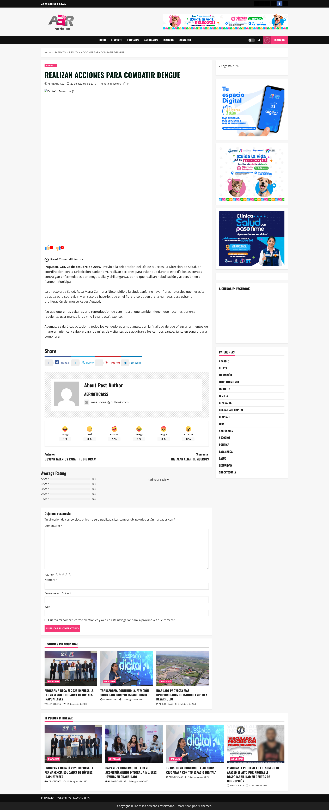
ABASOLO (224, 361)
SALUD (222, 458)
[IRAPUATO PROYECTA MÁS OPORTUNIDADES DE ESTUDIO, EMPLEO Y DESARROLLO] (182, 668)
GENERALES (225, 403)
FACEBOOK (168, 40)
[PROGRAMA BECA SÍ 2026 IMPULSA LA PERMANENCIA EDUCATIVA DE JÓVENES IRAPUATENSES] (71, 668)
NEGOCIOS (224, 437)
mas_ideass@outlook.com (110, 402)
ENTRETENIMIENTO (229, 382)
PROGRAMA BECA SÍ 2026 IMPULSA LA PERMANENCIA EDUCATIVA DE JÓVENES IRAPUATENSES (69, 694)
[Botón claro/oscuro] (251, 40)
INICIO (102, 40)
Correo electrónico (58, 593)
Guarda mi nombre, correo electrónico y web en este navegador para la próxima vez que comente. (112, 620)
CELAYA (223, 368)
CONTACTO (185, 40)
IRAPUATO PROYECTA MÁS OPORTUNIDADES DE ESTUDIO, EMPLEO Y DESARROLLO (182, 694)
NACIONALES (151, 40)
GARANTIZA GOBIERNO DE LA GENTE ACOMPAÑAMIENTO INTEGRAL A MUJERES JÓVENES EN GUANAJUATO (131, 772)
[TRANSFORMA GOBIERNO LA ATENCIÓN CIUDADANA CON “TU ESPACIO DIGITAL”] (126, 668)
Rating (49, 575)
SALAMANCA (226, 451)
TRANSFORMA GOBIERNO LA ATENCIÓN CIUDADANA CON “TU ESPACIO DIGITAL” (125, 692)
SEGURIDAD (225, 465)
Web (47, 607)
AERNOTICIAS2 (56, 83)
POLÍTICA (224, 444)
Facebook (279, 40)
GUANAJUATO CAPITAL (231, 410)
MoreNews (185, 806)
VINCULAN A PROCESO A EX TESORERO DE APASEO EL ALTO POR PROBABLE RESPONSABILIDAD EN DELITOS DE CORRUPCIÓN (253, 774)
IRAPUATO (116, 40)
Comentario (53, 526)
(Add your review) (158, 480)
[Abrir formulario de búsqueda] (259, 40)
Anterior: (70, 456)
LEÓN (221, 424)
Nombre (51, 580)
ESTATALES (133, 40)
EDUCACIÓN (225, 375)
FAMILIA (223, 396)
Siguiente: (190, 456)
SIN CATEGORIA (227, 472)
